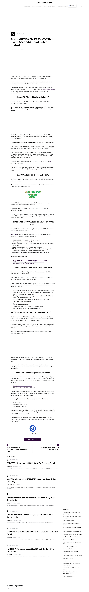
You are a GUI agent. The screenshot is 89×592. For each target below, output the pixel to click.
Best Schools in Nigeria (68, 561)
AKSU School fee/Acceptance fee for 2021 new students (28, 262)
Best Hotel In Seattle (68, 558)
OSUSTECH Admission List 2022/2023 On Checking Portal (31, 463)
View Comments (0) (32, 439)
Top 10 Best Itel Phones (68, 520)
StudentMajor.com (44, 3)
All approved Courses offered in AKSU (23, 263)
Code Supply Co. (19, 588)
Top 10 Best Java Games (69, 576)
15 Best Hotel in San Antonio (70, 546)
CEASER (14, 49)
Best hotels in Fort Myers (69, 539)
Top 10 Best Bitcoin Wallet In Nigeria (72, 531)
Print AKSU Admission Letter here (25, 387)
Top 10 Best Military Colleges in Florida (72, 555)
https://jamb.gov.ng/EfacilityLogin (22, 242)
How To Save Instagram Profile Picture (72, 534)
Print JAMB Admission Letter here (22, 386)
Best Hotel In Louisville (68, 549)
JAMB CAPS (14, 234)
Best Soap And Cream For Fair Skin (71, 537)
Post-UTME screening (49, 89)
